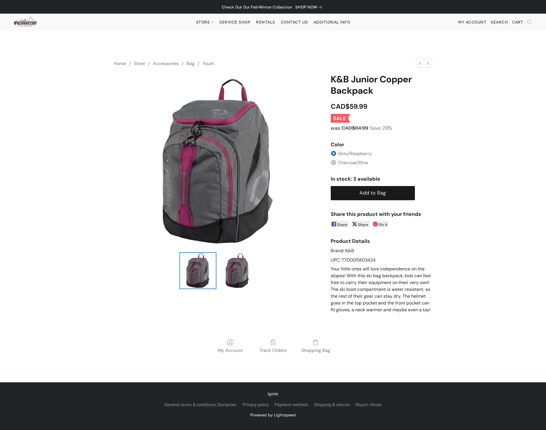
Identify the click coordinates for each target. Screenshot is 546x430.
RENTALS (265, 22)
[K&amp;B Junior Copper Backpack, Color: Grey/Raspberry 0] (197, 270)
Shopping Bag (315, 350)
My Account (230, 350)
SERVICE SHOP (234, 22)
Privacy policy (256, 404)
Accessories (166, 63)
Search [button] (499, 22)
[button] (25, 22)
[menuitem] (420, 63)
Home (120, 63)
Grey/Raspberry (355, 153)
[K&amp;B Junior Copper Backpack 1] (237, 270)
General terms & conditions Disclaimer (200, 404)
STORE (203, 22)
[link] (309, 7)
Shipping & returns (332, 404)
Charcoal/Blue (353, 163)
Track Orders (273, 350)
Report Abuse (368, 404)
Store (139, 63)
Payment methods (291, 404)
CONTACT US (294, 22)
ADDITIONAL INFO (332, 22)
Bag (191, 63)
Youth (208, 63)
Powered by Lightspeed (273, 414)
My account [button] (472, 22)
